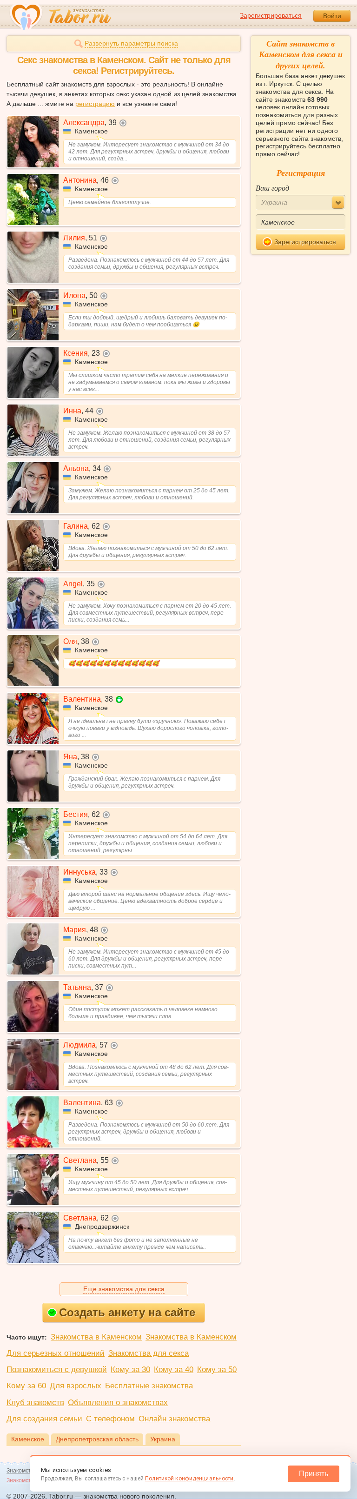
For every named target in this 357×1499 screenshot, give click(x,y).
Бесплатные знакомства (149, 1385)
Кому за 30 (130, 1369)
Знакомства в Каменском (96, 1337)
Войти (332, 16)
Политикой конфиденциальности (189, 1478)
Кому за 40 (173, 1369)
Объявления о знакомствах (118, 1402)
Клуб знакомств (35, 1402)
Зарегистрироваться (271, 15)
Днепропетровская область (97, 1439)
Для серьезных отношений (56, 1353)
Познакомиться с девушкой (57, 1369)
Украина (162, 1439)
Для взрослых (75, 1385)
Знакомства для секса (148, 1353)
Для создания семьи (44, 1418)
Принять (313, 1474)
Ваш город (272, 187)
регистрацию (95, 103)
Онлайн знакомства (174, 1418)
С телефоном (110, 1418)
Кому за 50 (217, 1369)
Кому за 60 (26, 1385)
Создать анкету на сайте (127, 1312)
